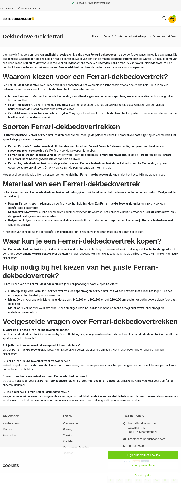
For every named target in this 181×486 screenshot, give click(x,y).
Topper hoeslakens (121, 18)
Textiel (106, 36)
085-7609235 (136, 446)
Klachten (68, 441)
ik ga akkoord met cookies (143, 455)
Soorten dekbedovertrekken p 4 (131, 36)
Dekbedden (76, 18)
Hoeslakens (96, 18)
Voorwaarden (71, 423)
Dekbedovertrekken (51, 18)
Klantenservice (12, 423)
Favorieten (9, 435)
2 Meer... (144, 18)
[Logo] (18, 18)
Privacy (67, 429)
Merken (7, 429)
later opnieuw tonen (143, 465)
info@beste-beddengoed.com (146, 439)
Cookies (68, 435)
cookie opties (143, 475)
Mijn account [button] (29, 8)
